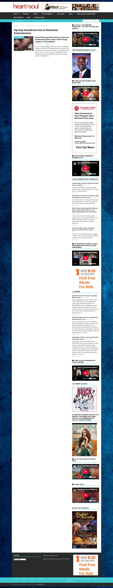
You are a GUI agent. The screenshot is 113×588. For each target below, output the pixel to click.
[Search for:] (91, 20)
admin (50, 44)
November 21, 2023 (41, 44)
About (29, 17)
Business (25, 14)
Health (15, 14)
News (70, 14)
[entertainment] (23, 43)
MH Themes (41, 584)
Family (35, 14)
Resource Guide (39, 17)
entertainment (47, 14)
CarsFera (77, 292)
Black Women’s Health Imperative (86, 179)
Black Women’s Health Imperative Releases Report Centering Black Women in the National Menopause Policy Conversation (85, 210)
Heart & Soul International (86, 14)
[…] (49, 56)
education (60, 14)
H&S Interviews (18, 17)
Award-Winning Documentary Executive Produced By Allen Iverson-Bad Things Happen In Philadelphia (52, 39)
